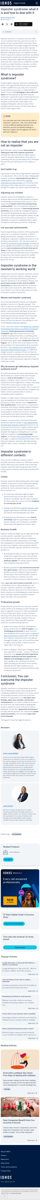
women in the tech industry (16, 323)
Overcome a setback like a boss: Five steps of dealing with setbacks (19, 1074)
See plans (8, 860)
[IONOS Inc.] (20, 1177)
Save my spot (20, 947)
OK (4, 1196)
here (6, 720)
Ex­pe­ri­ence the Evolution (14, 924)
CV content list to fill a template (17, 243)
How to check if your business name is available (18, 1014)
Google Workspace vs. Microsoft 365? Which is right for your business (18, 964)
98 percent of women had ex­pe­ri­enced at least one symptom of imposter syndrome (20, 329)
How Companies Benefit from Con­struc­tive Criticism (19, 1121)
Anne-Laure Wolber (10, 753)
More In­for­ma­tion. (17, 1193)
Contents (8, 32)
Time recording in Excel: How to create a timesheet (16, 980)
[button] (20, 888)
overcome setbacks (24, 436)
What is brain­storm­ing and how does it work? (17, 1029)
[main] (20, 438)
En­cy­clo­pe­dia (16, 834)
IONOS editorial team (8, 17)
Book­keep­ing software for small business (16, 996)
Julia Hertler (8, 806)
